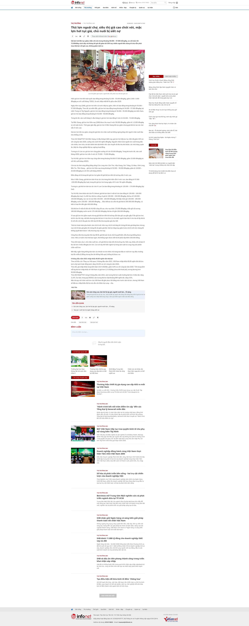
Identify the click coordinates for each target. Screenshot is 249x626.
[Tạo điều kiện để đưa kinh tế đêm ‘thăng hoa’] (83, 583)
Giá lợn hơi (94, 322)
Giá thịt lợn (82, 322)
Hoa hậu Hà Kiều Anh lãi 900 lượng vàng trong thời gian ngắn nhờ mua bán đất (171, 153)
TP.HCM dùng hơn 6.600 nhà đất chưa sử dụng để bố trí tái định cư (162, 172)
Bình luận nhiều (170, 76)
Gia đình (105, 7)
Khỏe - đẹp (123, 7)
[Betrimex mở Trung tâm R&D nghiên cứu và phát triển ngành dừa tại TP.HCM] (83, 500)
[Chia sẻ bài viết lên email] (80, 36)
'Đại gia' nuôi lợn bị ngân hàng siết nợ (86, 310)
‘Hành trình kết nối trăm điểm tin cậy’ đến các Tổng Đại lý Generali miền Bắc (119, 407)
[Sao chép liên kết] (84, 36)
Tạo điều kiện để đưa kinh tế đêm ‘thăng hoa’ (119, 579)
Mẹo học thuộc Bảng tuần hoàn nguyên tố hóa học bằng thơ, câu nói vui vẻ (162, 104)
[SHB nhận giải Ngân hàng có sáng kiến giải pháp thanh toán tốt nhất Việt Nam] (83, 522)
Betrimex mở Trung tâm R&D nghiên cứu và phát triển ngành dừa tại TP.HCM (120, 496)
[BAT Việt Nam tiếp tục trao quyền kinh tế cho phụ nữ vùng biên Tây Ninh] (83, 433)
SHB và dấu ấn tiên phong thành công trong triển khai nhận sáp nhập (120, 559)
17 (173, 82)
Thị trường (88, 7)
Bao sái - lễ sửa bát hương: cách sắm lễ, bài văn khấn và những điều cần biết (163, 131)
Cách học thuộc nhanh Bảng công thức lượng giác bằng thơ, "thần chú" (161, 81)
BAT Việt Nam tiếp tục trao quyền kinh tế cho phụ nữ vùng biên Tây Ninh (121, 430)
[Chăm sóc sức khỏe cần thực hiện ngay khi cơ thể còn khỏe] (136, 361)
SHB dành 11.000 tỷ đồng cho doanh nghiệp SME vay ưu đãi (120, 539)
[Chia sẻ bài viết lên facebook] (72, 36)
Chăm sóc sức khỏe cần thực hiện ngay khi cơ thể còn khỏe (136, 371)
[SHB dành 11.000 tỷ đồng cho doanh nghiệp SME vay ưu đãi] (83, 543)
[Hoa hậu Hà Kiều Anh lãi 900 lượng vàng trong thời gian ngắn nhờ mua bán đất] (156, 153)
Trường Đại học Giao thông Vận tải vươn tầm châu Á (78, 371)
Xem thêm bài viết (108, 596)
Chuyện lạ (132, 7)
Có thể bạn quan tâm (80, 352)
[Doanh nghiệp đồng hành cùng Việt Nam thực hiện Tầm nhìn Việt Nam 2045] (83, 456)
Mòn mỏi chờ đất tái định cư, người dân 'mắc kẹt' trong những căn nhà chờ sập (162, 164)
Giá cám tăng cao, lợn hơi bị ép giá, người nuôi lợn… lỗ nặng (109, 292)
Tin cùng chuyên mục (80, 377)
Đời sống (78, 7)
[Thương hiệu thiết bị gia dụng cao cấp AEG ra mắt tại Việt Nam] (98, 361)
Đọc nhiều (156, 76)
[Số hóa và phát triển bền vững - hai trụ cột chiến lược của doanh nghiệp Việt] (83, 478)
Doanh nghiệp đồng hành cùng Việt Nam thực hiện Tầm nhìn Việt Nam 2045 (119, 452)
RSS (177, 7)
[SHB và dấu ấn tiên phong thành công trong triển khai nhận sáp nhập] (83, 563)
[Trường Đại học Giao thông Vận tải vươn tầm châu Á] (79, 361)
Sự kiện (150, 7)
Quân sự (142, 7)
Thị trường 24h (89, 23)
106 (154, 125)
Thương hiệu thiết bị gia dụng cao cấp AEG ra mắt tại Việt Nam (98, 371)
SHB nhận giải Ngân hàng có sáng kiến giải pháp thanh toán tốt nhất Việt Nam (120, 519)
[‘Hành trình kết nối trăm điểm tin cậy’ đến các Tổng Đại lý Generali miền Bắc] (83, 411)
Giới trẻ (113, 7)
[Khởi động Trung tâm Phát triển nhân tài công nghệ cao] (117, 361)
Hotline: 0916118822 (143, 2)
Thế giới (97, 7)
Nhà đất (154, 145)
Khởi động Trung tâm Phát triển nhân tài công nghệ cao (117, 371)
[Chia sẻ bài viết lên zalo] (76, 36)
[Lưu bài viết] (88, 36)
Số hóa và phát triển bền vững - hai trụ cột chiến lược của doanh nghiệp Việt (120, 474)
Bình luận (75, 317)
